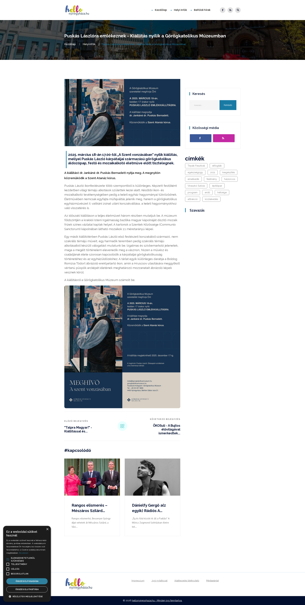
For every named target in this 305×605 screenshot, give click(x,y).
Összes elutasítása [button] (27, 589)
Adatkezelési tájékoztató (186, 580)
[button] (8, 559)
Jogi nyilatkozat (159, 580)
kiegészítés (228, 172)
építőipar (217, 185)
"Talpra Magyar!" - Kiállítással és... (78, 429)
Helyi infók (180, 10)
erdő (207, 192)
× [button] (47, 529)
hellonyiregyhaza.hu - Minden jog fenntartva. (157, 600)
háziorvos (229, 179)
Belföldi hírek (202, 10)
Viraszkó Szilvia (196, 185)
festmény (212, 179)
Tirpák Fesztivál (196, 165)
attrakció (193, 199)
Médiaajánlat (212, 580)
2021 (212, 172)
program (192, 192)
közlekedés (211, 199)
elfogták (217, 165)
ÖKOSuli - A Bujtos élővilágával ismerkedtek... (166, 429)
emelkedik (193, 179)
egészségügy (195, 172)
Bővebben (23, 553)
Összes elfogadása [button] (27, 581)
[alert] (27, 564)
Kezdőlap (161, 10)
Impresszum (138, 580)
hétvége (222, 192)
